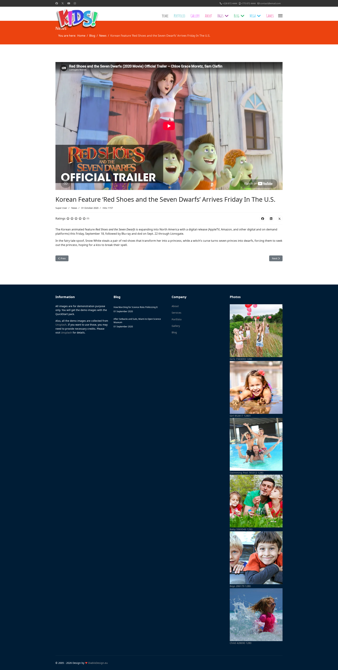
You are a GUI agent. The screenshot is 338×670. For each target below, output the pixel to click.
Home (165, 15)
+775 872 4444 (248, 3)
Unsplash (61, 324)
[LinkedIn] (271, 218)
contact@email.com (270, 3)
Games (270, 15)
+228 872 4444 (230, 3)
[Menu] (280, 16)
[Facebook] (263, 218)
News (74, 207)
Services (176, 312)
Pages (220, 15)
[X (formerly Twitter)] (280, 218)
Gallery (195, 15)
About (208, 15)
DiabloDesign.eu (98, 663)
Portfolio (179, 15)
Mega (253, 15)
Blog (236, 15)
